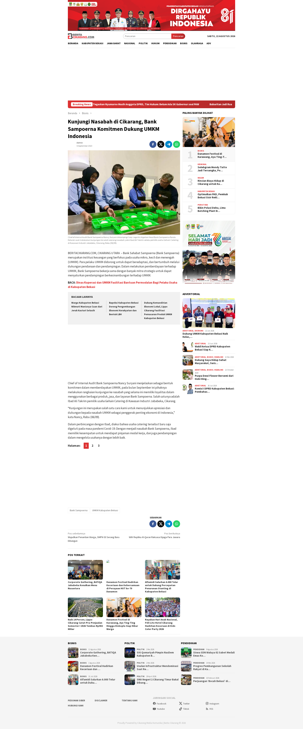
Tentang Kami (129, 700)
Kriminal (202, 164)
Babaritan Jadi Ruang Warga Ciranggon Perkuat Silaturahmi (223, 104)
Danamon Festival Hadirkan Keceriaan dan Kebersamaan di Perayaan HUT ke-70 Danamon (122, 586)
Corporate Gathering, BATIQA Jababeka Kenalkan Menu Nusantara (85, 585)
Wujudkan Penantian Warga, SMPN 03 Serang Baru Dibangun (93, 537)
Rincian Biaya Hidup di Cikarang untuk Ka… (211, 182)
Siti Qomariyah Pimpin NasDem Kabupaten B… (155, 654)
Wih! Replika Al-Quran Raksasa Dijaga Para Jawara (154, 535)
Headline (218, 357)
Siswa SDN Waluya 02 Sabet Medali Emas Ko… (214, 654)
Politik (140, 649)
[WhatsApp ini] (176, 144)
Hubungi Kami (75, 705)
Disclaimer (101, 700)
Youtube (161, 708)
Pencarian (178, 36)
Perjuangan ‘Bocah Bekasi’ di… (211, 681)
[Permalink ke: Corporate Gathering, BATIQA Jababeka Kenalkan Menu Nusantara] (85, 570)
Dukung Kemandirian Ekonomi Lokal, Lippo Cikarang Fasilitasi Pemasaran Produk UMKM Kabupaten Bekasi (158, 310)
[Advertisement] (151, 74)
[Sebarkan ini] (152, 144)
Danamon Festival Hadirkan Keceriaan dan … (96, 667)
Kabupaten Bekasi (206, 191)
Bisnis (201, 151)
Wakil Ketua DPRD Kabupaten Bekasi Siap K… (212, 348)
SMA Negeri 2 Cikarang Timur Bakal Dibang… (158, 681)
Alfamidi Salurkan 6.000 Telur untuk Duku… (97, 681)
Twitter (186, 703)
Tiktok (186, 708)
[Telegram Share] (168, 144)
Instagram (214, 703)
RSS (211, 708)
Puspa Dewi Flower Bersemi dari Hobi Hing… (214, 377)
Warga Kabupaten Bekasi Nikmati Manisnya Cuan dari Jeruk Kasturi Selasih (86, 306)
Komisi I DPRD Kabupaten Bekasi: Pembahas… (214, 390)
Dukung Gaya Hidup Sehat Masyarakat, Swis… (210, 362)
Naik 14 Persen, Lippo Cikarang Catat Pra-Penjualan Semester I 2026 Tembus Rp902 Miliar (85, 624)
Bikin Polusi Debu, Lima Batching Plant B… (211, 209)
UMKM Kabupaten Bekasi (105, 510)
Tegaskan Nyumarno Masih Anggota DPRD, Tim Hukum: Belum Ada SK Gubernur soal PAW (124, 104)
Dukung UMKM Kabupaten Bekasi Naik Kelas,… (205, 335)
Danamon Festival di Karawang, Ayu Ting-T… (212, 155)
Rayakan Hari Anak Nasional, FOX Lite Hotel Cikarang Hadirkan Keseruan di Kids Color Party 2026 (161, 624)
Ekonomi (199, 331)
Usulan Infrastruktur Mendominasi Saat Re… (157, 667)
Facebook (161, 703)
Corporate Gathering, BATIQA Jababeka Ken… (98, 654)
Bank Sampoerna (78, 510)
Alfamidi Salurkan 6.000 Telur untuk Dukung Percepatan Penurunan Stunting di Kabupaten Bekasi (161, 586)
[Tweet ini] (160, 144)
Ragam (201, 178)
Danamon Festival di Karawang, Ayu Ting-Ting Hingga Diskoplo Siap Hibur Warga (122, 624)
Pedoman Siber (76, 700)
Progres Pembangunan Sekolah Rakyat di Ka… (212, 667)
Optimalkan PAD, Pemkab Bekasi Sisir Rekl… (213, 196)
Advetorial (188, 331)
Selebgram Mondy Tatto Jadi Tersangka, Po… (212, 169)
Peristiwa (203, 205)
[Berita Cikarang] (81, 36)
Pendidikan (198, 649)
